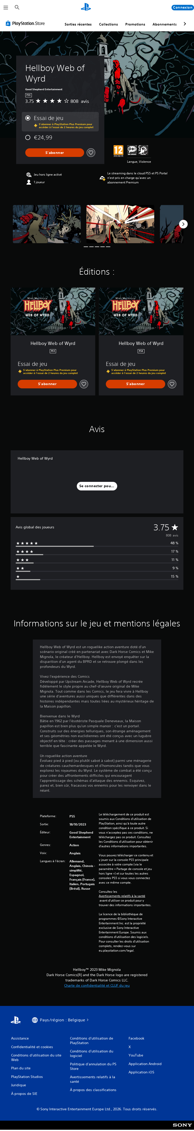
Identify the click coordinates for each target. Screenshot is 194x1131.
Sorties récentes (78, 24)
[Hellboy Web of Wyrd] (47, 224)
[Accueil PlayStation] (86, 8)
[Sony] (182, 1128)
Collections (108, 24)
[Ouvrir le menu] (5, 7)
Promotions (135, 24)
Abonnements (165, 24)
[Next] (183, 224)
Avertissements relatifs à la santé (122, 896)
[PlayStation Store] (26, 23)
